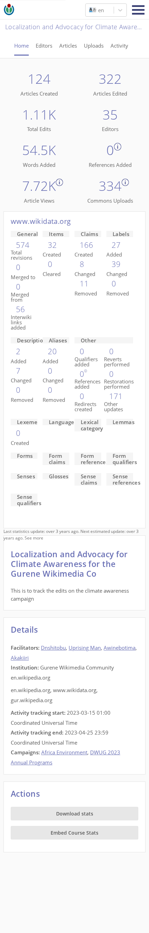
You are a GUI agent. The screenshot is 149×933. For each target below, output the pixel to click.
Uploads (94, 45)
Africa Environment (64, 752)
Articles (68, 45)
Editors (44, 45)
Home (21, 45)
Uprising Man (85, 647)
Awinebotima (119, 647)
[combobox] (89, 10)
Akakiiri (20, 657)
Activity (119, 45)
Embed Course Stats (74, 832)
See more (34, 538)
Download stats (74, 813)
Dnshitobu (53, 647)
